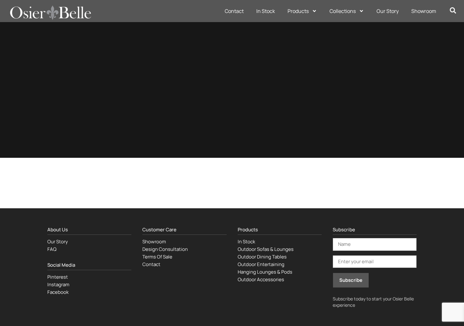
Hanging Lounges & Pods (265, 272)
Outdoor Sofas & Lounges (266, 249)
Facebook (57, 292)
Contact (234, 11)
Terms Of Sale (157, 256)
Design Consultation (165, 249)
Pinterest (57, 277)
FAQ (52, 249)
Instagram (58, 284)
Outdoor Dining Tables (262, 256)
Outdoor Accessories (261, 279)
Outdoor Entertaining (261, 264)
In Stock (265, 11)
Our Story (388, 11)
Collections (343, 11)
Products (298, 11)
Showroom (423, 11)
